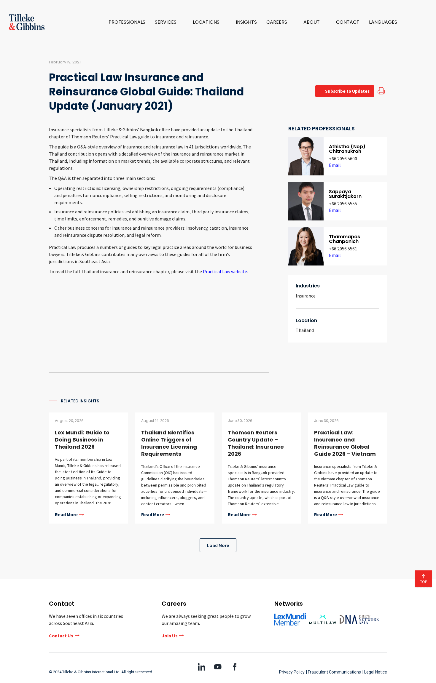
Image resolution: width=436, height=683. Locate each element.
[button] (169, 22)
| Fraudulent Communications (333, 672)
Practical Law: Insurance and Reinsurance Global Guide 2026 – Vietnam (345, 443)
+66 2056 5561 (343, 249)
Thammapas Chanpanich (344, 239)
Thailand (305, 330)
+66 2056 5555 (343, 204)
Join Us (170, 636)
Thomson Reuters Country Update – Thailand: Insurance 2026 (256, 443)
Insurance (306, 296)
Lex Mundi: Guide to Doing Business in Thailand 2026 (82, 439)
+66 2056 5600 (343, 158)
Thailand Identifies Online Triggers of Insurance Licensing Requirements (169, 443)
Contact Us (61, 636)
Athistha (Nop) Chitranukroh (347, 149)
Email (335, 165)
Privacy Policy (292, 672)
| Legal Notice (374, 672)
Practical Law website (225, 271)
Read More (66, 514)
